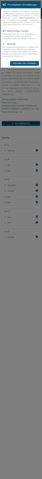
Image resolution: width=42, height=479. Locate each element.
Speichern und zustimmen (24, 63)
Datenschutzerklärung (27, 18)
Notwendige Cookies (18, 30)
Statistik (11, 44)
